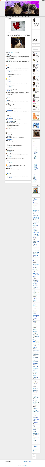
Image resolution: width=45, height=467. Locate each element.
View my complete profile (35, 26)
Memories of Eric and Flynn (10, 152)
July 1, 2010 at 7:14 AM (9, 86)
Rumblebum (34, 312)
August (35, 150)
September (35, 149)
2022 (34, 140)
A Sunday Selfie (35, 267)
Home (6, 16)
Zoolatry (34, 214)
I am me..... (34, 451)
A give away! (34, 313)
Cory (7, 100)
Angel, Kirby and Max (9, 118)
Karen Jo (8, 64)
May (34, 176)
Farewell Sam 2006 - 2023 (36, 247)
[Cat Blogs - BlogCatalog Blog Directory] (27, 461)
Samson (10, 16)
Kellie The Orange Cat (36, 344)
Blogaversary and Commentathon (37, 82)
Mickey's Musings (35, 225)
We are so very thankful (35, 366)
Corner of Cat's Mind (35, 287)
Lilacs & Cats (34, 318)
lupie (7, 167)
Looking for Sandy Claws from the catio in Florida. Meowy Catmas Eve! (35, 281)
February (35, 179)
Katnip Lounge (8, 173)
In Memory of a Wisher (35, 253)
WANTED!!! (34, 429)
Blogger (26, 465)
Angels (28, 16)
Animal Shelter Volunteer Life (35, 238)
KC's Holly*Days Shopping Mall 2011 (35, 410)
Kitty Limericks (35, 372)
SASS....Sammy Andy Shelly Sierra (11, 121)
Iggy (18, 16)
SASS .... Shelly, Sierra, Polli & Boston (36, 368)
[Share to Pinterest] (18, 52)
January (35, 180)
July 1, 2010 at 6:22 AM (9, 81)
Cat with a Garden (35, 377)
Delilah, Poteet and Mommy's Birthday (37, 106)
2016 (34, 141)
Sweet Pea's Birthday (37, 88)
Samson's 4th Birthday (35, 155)
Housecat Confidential (36, 292)
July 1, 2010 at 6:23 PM (9, 177)
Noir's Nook (34, 300)
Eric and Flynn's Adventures (35, 229)
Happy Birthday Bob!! (35, 408)
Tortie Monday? (35, 156)
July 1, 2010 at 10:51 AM (9, 126)
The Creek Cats (35, 331)
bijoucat (34, 416)
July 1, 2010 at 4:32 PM (9, 156)
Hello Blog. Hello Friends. (35, 316)
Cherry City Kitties (35, 326)
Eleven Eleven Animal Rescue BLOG (35, 422)
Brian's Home (34, 202)
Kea (7, 67)
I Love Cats (34, 431)
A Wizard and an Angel (36, 232)
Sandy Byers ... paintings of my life (35, 396)
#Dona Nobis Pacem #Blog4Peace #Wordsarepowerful (35, 285)
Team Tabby (34, 276)
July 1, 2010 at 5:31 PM (9, 166)
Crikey (34, 323)
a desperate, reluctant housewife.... (36, 315)
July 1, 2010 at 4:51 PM (9, 162)
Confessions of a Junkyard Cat (35, 353)
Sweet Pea (21, 16)
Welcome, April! (35, 400)
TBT (33, 339)
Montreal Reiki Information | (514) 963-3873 (36, 241)
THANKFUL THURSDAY (35, 215)
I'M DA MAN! (34, 414)
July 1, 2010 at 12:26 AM (9, 59)
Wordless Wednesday (35, 153)
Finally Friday (35, 167)
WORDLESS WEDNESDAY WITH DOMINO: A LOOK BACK (36, 271)
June (34, 175)
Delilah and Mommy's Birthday (37, 70)
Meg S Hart (34, 305)
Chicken (34, 303)
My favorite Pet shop (35, 388)
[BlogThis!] (16, 52)
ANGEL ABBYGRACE (9, 139)
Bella (15, 16)
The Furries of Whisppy (36, 341)
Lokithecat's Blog (35, 363)
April (34, 177)
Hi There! (34, 290)
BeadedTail (8, 55)
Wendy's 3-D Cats (35, 269)
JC (7, 103)
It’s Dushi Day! (34, 375)
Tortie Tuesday (37, 99)
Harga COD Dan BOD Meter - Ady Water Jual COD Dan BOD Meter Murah (36, 336)
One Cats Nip (8, 136)
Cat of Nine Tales (35, 446)
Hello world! (34, 242)
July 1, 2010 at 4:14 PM (9, 151)
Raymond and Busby (9, 110)
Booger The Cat (35, 249)
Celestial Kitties (35, 244)
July (34, 151)
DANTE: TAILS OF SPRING (36, 274)
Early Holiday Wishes (35, 310)
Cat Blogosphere (35, 199)
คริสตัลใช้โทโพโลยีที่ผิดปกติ (36, 250)
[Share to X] (17, 52)
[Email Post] (14, 52)
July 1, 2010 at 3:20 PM (9, 147)
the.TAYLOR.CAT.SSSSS (36, 394)
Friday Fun (35, 157)
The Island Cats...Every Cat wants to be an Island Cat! (36, 211)
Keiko (7, 91)
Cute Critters (34, 440)
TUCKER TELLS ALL (35, 382)
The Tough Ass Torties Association (36, 433)
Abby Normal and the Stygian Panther (35, 347)
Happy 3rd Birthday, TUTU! (36, 342)
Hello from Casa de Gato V (36, 235)
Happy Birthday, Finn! (35, 383)
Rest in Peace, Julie (35, 329)
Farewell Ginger (34, 298)
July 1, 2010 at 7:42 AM (9, 90)
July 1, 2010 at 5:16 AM (9, 76)
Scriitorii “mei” (34, 324)
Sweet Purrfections (35, 255)
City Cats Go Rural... (35, 321)
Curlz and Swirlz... (35, 283)
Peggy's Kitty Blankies (36, 419)
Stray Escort (34, 208)
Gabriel (25, 16)
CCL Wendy (8, 157)
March (35, 178)
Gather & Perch (35, 385)
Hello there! (34, 258)
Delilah (13, 16)
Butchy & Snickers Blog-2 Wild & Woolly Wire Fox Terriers (35, 450)
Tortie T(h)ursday (36, 152)
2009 (34, 181)
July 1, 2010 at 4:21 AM (9, 71)
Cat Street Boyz (8, 60)
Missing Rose (34, 380)
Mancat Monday (35, 166)
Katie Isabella (35, 205)
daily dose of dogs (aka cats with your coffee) (36, 252)
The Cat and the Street (35, 417)
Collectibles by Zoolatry (36, 402)
